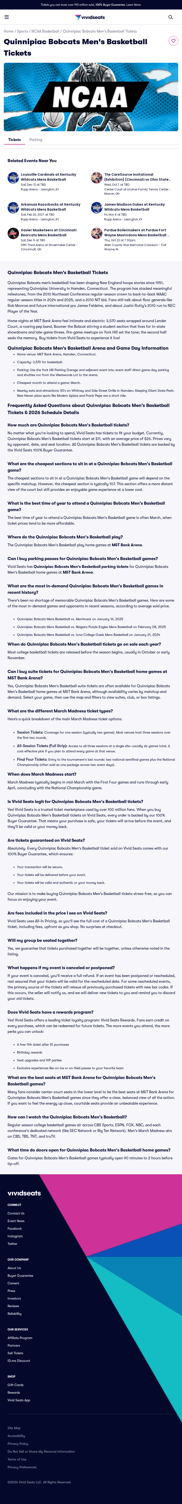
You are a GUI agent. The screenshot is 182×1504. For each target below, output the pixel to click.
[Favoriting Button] (173, 41)
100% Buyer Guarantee (110, 4)
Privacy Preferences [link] (22, 1467)
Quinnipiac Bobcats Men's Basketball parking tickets (81, 567)
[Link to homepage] (91, 17)
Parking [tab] (35, 140)
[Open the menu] (6, 17)
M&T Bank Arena (127, 545)
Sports (22, 31)
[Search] (170, 17)
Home (9, 31)
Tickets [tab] (14, 140)
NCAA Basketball (45, 31)
